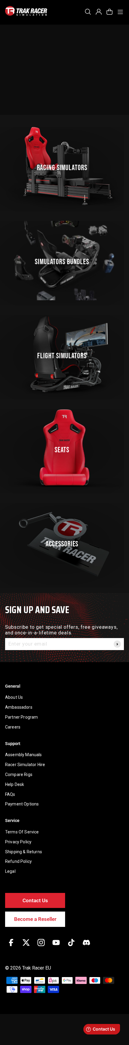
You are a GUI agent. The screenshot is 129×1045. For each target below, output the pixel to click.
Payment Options (22, 804)
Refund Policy (18, 861)
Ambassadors (18, 707)
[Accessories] (64, 542)
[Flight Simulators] (64, 354)
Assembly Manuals (23, 754)
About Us (14, 697)
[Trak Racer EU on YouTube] (56, 947)
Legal (10, 871)
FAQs (10, 794)
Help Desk (14, 784)
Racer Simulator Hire (25, 764)
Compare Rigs (18, 774)
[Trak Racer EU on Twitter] (26, 947)
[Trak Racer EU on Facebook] (11, 947)
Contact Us (35, 900)
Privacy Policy (18, 841)
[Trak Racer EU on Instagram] (41, 947)
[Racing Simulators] (64, 166)
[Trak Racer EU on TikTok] (71, 947)
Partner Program (21, 717)
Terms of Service (22, 832)
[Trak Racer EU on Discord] (86, 947)
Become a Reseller (35, 919)
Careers (12, 727)
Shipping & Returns (23, 851)
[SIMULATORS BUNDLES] (64, 260)
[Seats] (64, 448)
